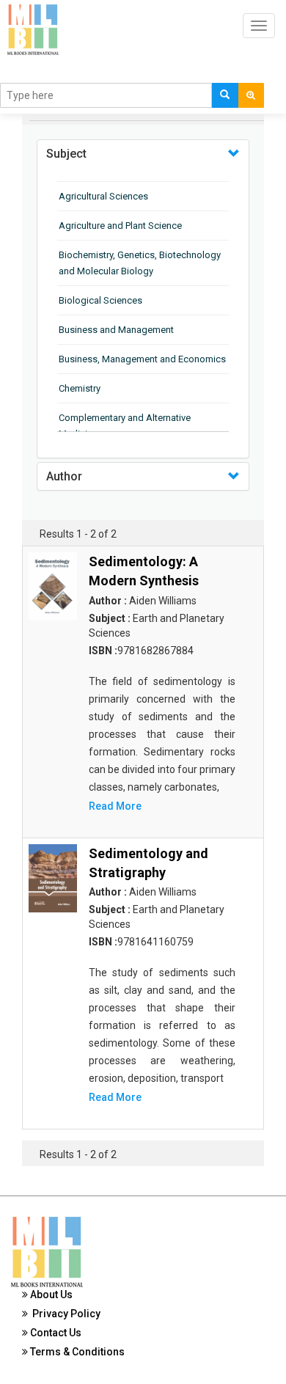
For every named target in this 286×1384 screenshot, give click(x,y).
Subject (66, 154)
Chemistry (79, 388)
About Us (50, 1294)
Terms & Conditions (76, 1352)
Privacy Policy (64, 1313)
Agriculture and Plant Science (120, 225)
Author (64, 476)
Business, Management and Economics (142, 359)
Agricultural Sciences (103, 196)
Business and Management (116, 329)
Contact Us (54, 1333)
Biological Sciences (100, 300)
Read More (115, 806)
